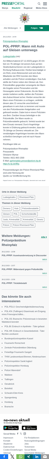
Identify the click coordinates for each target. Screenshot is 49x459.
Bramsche (9, 407)
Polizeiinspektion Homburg (17, 366)
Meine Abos (41, 8)
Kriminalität (28, 219)
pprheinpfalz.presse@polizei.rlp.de (25, 161)
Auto (16, 208)
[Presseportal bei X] (20, 434)
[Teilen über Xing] (28, 456)
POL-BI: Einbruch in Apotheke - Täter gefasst (24, 326)
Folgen (34, 28)
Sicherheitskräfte (28, 214)
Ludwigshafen (9, 56)
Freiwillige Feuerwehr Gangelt (18, 352)
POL (16, 214)
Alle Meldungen (11, 28)
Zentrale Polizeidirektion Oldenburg (20, 348)
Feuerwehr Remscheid (15, 343)
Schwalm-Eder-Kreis (14, 393)
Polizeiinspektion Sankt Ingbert (18, 361)
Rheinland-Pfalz (26, 197)
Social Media (30, 450)
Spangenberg (11, 397)
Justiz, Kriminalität (11, 219)
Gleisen (6, 214)
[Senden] (45, 456)
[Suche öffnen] (39, 3)
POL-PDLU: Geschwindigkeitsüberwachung (24, 307)
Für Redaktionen (31, 438)
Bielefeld (8, 388)
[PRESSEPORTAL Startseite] (13, 4)
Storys (5, 8)
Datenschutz (9, 447)
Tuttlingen (9, 379)
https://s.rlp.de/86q (11, 164)
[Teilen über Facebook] (4, 456)
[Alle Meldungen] (24, 23)
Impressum (8, 438)
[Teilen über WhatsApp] (20, 456)
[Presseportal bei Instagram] (24, 433)
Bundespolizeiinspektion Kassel (19, 338)
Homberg (9, 402)
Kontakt (6, 441)
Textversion (29, 447)
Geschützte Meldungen (34, 453)
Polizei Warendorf (12, 370)
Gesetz (40, 219)
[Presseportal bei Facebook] (17, 434)
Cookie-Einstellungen (13, 450)
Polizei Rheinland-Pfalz (23, 225)
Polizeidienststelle (30, 208)
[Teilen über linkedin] (37, 456)
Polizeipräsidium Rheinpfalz (15, 41)
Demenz (7, 208)
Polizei (6, 225)
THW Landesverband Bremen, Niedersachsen (25, 357)
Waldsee (8, 375)
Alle (43, 237)
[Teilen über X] (12, 456)
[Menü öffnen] (45, 3)
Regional (28, 8)
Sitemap (7, 453)
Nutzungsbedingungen (34, 441)
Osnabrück (9, 384)
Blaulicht (16, 8)
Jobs (26, 444)
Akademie (7, 444)
